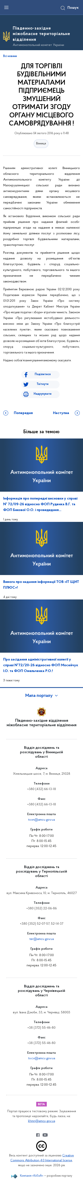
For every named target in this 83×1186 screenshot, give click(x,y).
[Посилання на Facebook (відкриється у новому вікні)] (37, 1135)
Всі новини (10, 56)
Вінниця (41, 143)
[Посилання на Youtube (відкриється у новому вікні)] (45, 1135)
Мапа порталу (39, 695)
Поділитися (43, 374)
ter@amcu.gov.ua (41, 939)
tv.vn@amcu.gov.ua (41, 820)
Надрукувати (43, 394)
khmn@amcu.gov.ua (41, 1121)
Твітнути (43, 384)
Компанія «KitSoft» (31, 1175)
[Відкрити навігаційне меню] (6, 7)
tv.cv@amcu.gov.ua (41, 1058)
